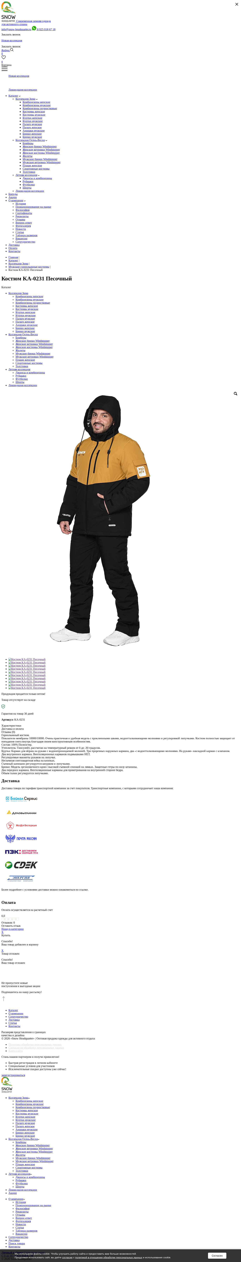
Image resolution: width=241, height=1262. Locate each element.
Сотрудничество (18, 1016)
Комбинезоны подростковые (33, 302)
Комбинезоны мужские (30, 299)
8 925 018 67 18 (46, 29)
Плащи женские (25, 359)
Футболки (22, 378)
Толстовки (22, 366)
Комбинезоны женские (29, 296)
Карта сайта (15, 1050)
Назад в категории (12, 928)
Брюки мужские (25, 331)
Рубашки (21, 375)
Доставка (14, 1019)
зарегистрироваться (13, 1075)
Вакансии (21, 1233)
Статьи (12, 1022)
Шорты (20, 382)
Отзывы (20, 1214)
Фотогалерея (23, 1221)
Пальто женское (25, 321)
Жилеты (20, 350)
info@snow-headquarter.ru (16, 29)
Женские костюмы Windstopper (34, 347)
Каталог (13, 1010)
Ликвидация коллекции (22, 385)
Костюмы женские (27, 305)
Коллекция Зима (18, 293)
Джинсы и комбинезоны (30, 372)
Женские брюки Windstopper (33, 340)
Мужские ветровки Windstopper (34, 356)
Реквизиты (22, 1211)
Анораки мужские (27, 324)
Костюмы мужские (27, 309)
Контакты (14, 1026)
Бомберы (21, 337)
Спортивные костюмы (29, 363)
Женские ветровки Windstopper (34, 343)
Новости (21, 1224)
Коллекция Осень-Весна (23, 334)
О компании (15, 1013)
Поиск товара (16, 1243)
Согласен (217, 1255)
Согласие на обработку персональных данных (36, 1047)
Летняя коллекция (19, 369)
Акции (12, 1192)
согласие (67, 1257)
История (21, 1202)
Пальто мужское (25, 318)
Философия (22, 1208)
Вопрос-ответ (24, 1218)
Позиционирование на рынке (33, 1205)
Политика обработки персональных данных (35, 1044)
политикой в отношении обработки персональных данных (108, 1257)
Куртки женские (25, 312)
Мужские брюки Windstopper (33, 353)
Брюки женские (25, 328)
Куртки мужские (26, 315)
